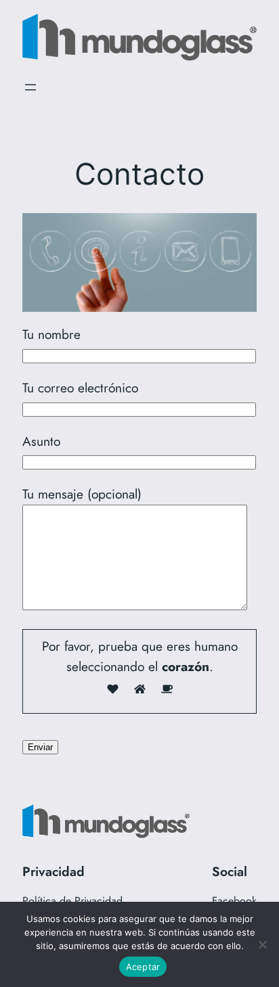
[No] (262, 944)
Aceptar (143, 966)
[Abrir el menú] (30, 87)
